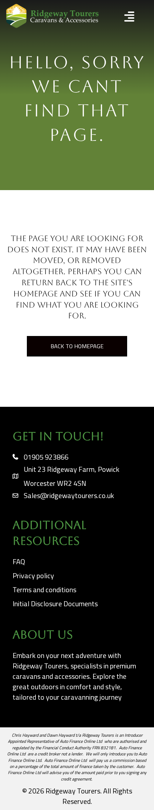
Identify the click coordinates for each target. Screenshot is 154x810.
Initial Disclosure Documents (55, 603)
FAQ (19, 561)
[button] (123, 17)
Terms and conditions (44, 589)
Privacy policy (33, 575)
